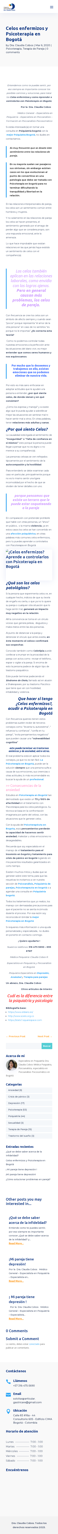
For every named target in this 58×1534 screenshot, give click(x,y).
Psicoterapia (14, 48)
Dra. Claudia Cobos (21, 45)
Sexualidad (14, 1122)
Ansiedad (13, 1090)
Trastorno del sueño (19, 1135)
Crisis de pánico (17, 1096)
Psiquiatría (14, 1116)
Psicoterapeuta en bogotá (31, 887)
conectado (34, 1344)
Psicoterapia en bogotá (23, 183)
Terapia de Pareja (34, 48)
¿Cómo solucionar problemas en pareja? (28, 1179)
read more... (16, 1243)
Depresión (14, 1103)
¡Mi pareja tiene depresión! (21, 1174)
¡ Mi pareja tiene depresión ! (21, 1169)
